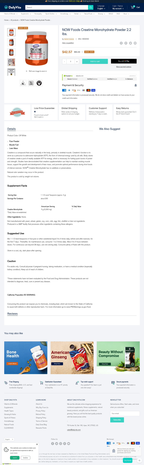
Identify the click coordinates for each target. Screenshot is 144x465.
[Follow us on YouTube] (68, 443)
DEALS (111, 14)
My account (117, 8)
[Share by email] (135, 43)
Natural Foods (88, 14)
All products (14, 20)
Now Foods (69, 39)
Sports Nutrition (50, 14)
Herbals (76, 14)
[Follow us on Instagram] (60, 443)
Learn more (13, 453)
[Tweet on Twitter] (130, 43)
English (7, 439)
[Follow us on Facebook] (52, 443)
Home (6, 20)
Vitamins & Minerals (9, 14)
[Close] (37, 444)
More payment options (123, 67)
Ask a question (68, 43)
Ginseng (100, 14)
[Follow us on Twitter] (56, 443)
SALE (118, 14)
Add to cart (95, 61)
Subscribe (117, 420)
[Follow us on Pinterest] (64, 443)
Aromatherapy (64, 14)
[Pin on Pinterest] (125, 43)
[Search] (90, 7)
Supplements (25, 14)
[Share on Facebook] (121, 43)
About (125, 14)
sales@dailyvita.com (74, 430)
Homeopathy (38, 14)
